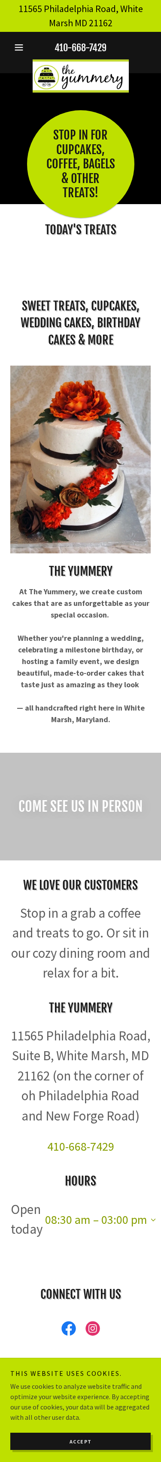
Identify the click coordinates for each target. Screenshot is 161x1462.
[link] (81, 62)
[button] (20, 47)
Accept (81, 1441)
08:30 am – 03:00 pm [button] (96, 1219)
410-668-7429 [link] (80, 47)
